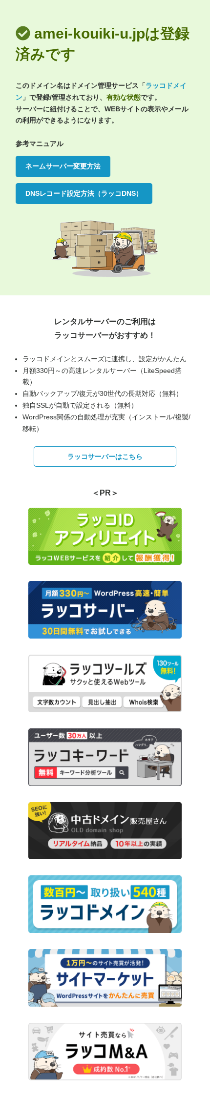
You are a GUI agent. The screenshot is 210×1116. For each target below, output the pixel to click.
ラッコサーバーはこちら (105, 456)
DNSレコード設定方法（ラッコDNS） (84, 193)
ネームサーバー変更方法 (63, 166)
